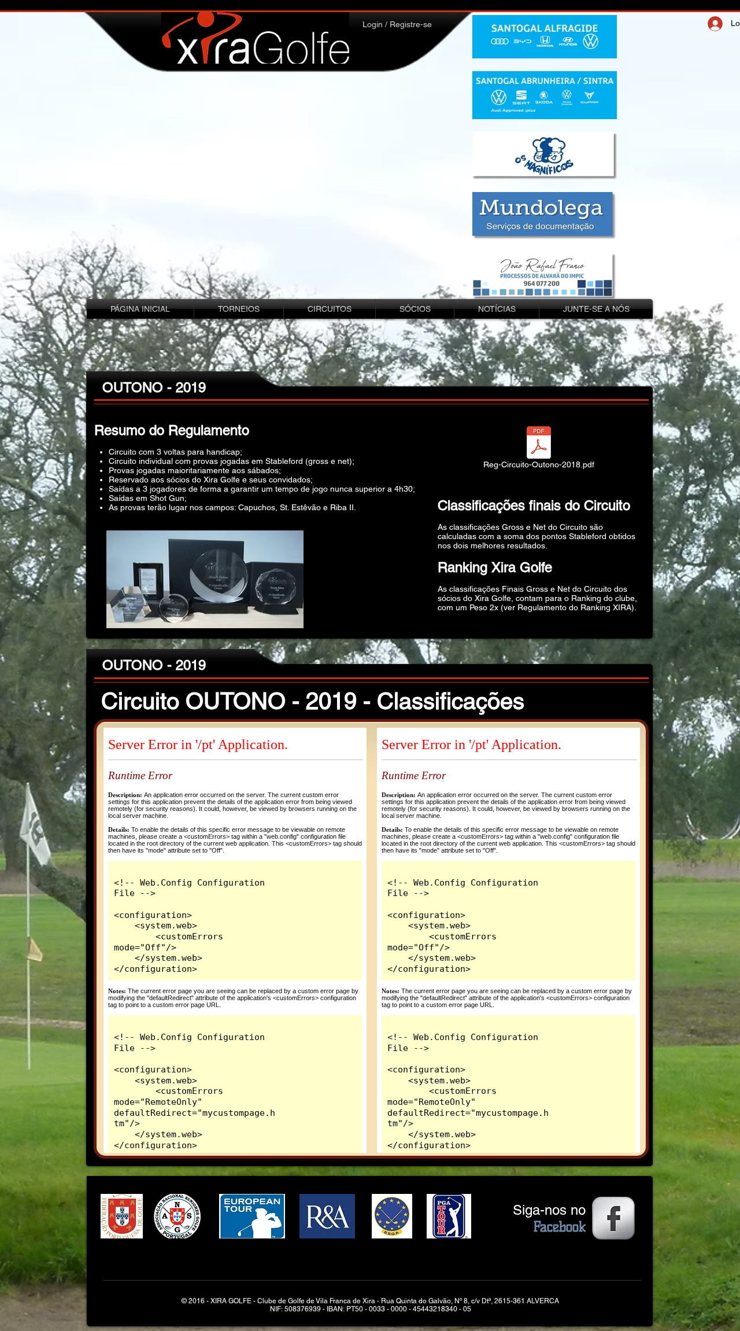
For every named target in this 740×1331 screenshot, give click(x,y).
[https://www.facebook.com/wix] (613, 1218)
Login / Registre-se (397, 24)
